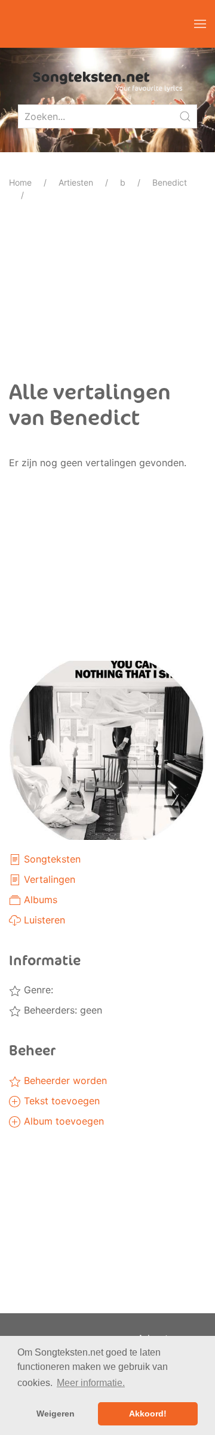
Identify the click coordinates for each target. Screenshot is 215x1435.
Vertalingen (48, 879)
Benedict (169, 182)
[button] (200, 24)
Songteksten (51, 859)
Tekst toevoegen (60, 1101)
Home (20, 182)
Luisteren (43, 920)
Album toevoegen (62, 1121)
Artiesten (76, 182)
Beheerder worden (64, 1080)
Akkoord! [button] (148, 1413)
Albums (39, 900)
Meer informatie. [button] (91, 1383)
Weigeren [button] (55, 1413)
